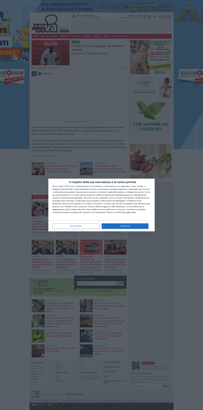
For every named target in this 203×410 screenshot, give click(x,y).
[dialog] (101, 205)
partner (72, 186)
